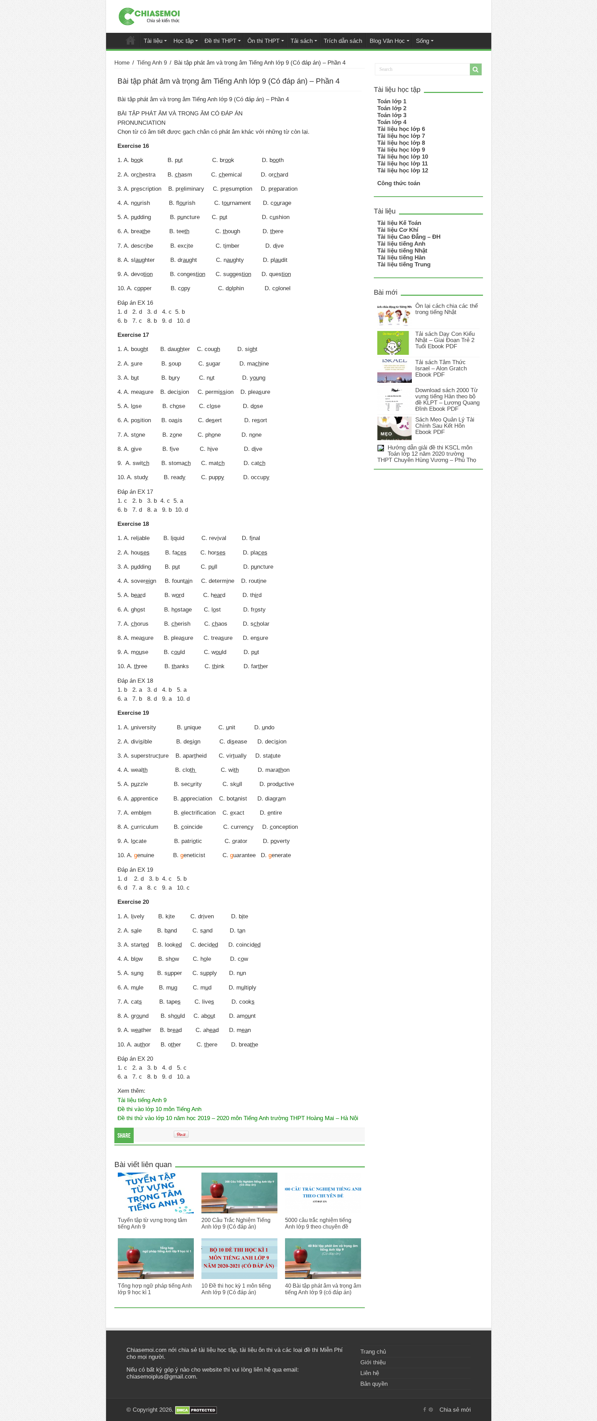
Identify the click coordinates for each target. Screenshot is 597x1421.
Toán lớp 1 (391, 101)
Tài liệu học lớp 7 (401, 136)
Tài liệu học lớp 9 (401, 149)
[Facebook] (425, 1409)
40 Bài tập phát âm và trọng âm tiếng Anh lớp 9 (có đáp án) (323, 1288)
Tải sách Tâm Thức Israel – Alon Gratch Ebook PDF (441, 368)
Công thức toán (398, 183)
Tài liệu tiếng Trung (403, 264)
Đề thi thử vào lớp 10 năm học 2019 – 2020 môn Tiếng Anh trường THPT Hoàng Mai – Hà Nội (237, 1118)
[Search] (476, 69)
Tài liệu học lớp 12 (402, 170)
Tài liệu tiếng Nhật (402, 250)
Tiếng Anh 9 (152, 62)
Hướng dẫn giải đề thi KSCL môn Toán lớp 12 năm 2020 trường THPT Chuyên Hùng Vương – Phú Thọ (426, 453)
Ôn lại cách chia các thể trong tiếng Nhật (446, 309)
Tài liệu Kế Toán (399, 223)
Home (122, 62)
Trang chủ (373, 1351)
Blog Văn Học (387, 40)
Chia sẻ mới (131, 40)
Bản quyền (374, 1384)
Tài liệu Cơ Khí (397, 230)
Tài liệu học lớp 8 (401, 143)
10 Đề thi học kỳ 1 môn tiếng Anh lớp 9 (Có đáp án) (236, 1288)
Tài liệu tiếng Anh (401, 243)
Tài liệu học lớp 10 (402, 156)
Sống (422, 40)
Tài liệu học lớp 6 (401, 129)
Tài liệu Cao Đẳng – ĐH (408, 237)
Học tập (183, 40)
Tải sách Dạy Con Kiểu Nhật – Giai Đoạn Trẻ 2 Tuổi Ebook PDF (445, 340)
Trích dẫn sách (343, 40)
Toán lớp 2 (391, 108)
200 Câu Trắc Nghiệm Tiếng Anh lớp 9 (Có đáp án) (236, 1223)
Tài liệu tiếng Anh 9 (142, 1100)
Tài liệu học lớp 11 (402, 163)
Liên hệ (369, 1373)
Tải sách (302, 40)
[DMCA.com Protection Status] (196, 1409)
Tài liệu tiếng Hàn (401, 257)
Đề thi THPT (220, 40)
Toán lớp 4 (391, 122)
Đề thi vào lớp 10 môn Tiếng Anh (159, 1109)
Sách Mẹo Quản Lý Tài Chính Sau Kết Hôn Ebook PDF (444, 425)
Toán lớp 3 (391, 115)
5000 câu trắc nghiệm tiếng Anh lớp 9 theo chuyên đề (318, 1223)
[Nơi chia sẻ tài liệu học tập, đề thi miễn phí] (149, 15)
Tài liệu (153, 40)
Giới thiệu (373, 1362)
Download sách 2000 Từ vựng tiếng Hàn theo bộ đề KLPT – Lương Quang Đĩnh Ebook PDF (447, 399)
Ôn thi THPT (263, 40)
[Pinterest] (431, 1409)
